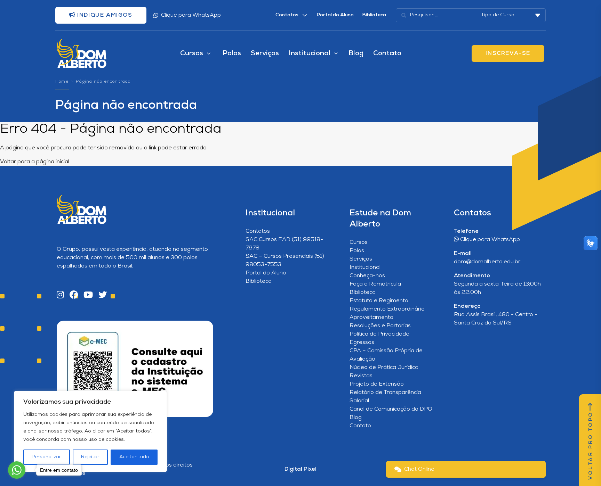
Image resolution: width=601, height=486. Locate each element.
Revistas (361, 376)
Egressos (362, 342)
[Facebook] (74, 295)
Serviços (265, 53)
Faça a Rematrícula (375, 284)
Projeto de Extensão (377, 384)
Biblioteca (374, 15)
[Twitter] (102, 295)
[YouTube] (88, 295)
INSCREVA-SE (508, 53)
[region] (90, 431)
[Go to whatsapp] (16, 470)
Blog (355, 53)
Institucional (365, 267)
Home (62, 82)
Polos (232, 53)
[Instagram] (60, 295)
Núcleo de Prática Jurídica (384, 367)
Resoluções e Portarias (380, 326)
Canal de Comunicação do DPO (391, 409)
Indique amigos (104, 15)
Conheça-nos (367, 276)
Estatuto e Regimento (379, 301)
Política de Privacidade (379, 334)
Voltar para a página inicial (34, 162)
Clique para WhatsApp (191, 15)
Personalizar (46, 457)
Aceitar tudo (134, 457)
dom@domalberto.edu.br (487, 262)
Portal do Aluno (335, 15)
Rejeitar (90, 457)
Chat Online (419, 469)
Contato (387, 53)
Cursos (359, 242)
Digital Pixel (300, 469)
